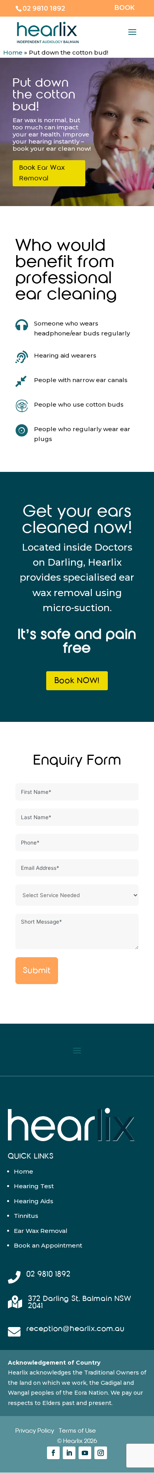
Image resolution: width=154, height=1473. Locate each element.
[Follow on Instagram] (100, 1452)
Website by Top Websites (77, 1467)
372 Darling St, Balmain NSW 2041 (79, 1302)
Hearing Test (34, 1186)
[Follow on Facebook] (53, 1452)
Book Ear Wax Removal (42, 173)
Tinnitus (26, 1215)
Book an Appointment (48, 1245)
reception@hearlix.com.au (75, 1329)
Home (13, 52)
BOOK (125, 8)
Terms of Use (77, 1431)
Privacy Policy (34, 1431)
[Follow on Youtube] (85, 1452)
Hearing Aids (33, 1201)
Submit (37, 970)
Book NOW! (77, 680)
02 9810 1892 (44, 8)
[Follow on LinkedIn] (69, 1452)
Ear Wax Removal (41, 1230)
